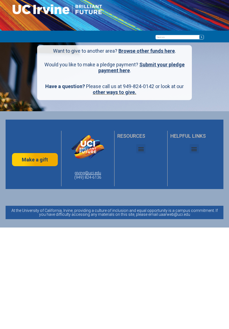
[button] (140, 148)
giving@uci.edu (88, 173)
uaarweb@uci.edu (174, 214)
